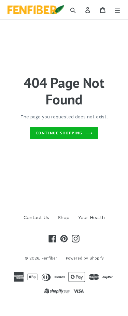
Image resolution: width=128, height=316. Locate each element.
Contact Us (36, 217)
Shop (64, 217)
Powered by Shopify (85, 258)
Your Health (91, 217)
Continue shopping (58, 132)
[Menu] (117, 10)
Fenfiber (49, 258)
